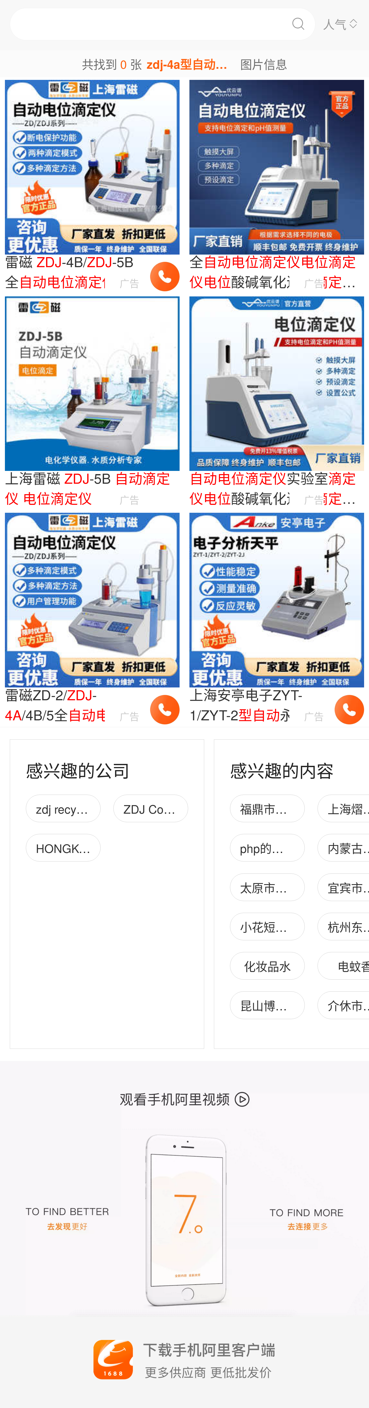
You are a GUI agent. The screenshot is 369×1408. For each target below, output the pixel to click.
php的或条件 (273, 848)
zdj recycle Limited (84, 808)
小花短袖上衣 (275, 926)
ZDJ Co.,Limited (165, 808)
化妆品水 (267, 966)
